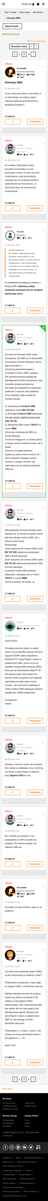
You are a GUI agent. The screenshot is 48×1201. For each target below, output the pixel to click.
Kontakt (27, 1123)
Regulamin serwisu (27, 1179)
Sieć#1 (18, 1158)
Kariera (27, 1126)
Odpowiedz (35, 121)
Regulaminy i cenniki (10, 1109)
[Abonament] (19, 46)
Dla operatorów (8, 1120)
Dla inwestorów (8, 1123)
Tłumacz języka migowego (12, 1170)
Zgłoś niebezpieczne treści (12, 1166)
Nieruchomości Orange (11, 1192)
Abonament (38, 12)
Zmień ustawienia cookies (26, 1162)
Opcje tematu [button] (11, 26)
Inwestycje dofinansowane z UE (14, 1196)
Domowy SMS (13, 82)
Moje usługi (24, 12)
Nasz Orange (10, 12)
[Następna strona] (33, 54)
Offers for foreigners (30, 1192)
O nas (27, 1120)
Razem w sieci (8, 1162)
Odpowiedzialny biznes (32, 1158)
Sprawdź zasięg (30, 1106)
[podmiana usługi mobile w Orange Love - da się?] (36, 46)
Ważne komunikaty (9, 1179)
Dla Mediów (7, 1126)
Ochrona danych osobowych (13, 1187)
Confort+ (29, 1170)
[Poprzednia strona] (14, 54)
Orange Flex (7, 1158)
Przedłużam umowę (10, 1106)
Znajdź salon (29, 1103)
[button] (43, 67)
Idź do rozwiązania (37, 41)
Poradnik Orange (9, 1175)
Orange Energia (25, 1175)
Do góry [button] (8, 1089)
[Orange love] (31, 46)
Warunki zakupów (9, 1183)
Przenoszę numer (9, 1103)
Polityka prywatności (26, 1183)
